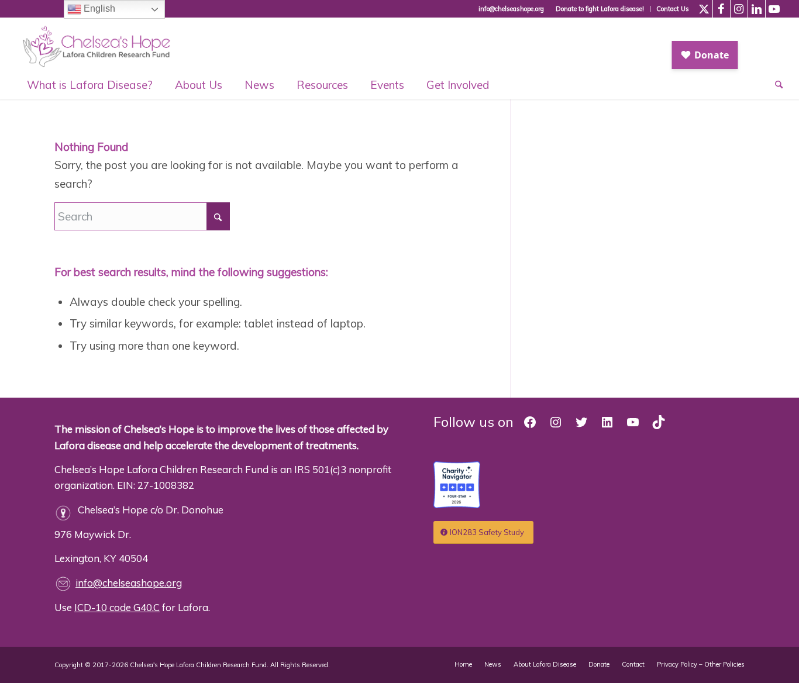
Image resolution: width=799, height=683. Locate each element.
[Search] (773, 84)
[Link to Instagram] (739, 9)
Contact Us (672, 9)
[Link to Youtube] (774, 9)
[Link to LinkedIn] (756, 9)
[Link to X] (703, 9)
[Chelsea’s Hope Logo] (102, 44)
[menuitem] (600, 9)
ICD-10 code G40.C (117, 607)
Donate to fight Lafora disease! (600, 9)
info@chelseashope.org (128, 583)
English (98, 8)
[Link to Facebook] (721, 9)
